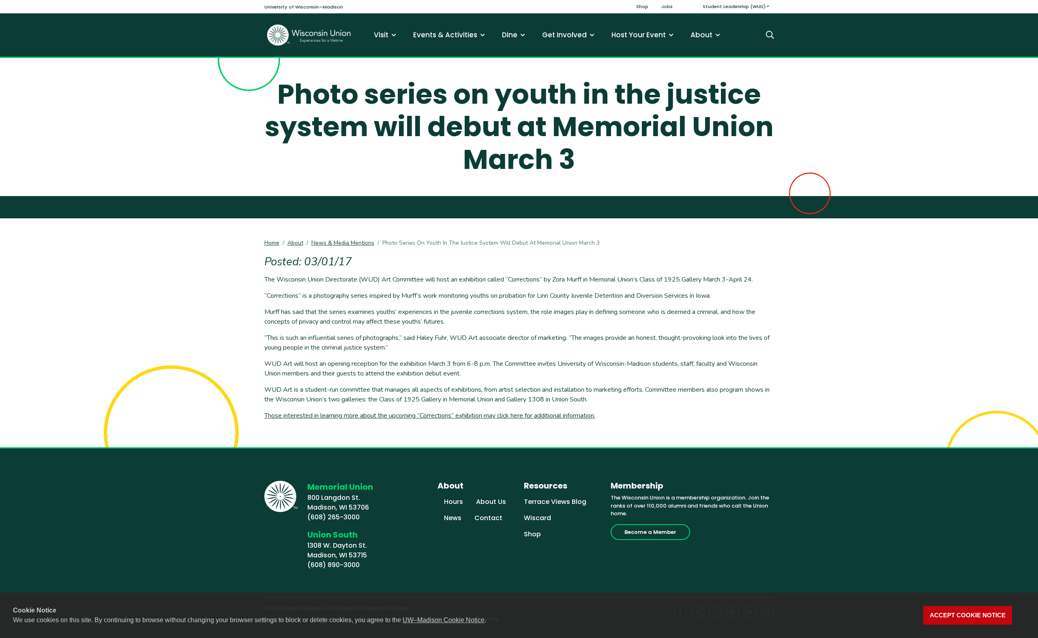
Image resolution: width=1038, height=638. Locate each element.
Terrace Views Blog (555, 501)
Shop (642, 6)
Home (271, 243)
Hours (453, 501)
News (452, 518)
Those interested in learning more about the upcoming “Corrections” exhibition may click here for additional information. (429, 415)
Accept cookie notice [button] (968, 615)
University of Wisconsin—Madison (303, 7)
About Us (491, 501)
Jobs (667, 6)
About (295, 243)
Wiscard (537, 518)
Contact (488, 518)
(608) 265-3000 (333, 517)
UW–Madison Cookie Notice (444, 620)
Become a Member (650, 532)
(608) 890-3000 (333, 565)
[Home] (309, 35)
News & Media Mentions (342, 243)
